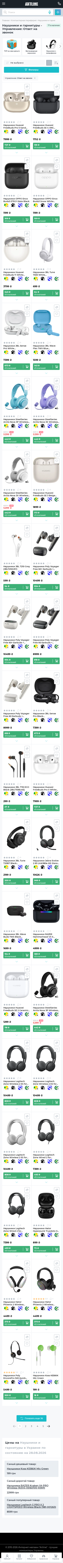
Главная (5, 20)
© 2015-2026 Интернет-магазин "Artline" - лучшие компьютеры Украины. (31, 1549)
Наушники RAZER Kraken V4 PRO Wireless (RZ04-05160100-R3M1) (27, 1486)
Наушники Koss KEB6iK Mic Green (28, 1468)
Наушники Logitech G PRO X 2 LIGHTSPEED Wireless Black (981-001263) (31, 1505)
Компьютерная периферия (23, 20)
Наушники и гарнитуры (49, 20)
